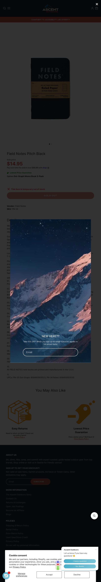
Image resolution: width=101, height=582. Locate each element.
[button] (94, 515)
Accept (49, 574)
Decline (77, 574)
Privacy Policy (19, 567)
